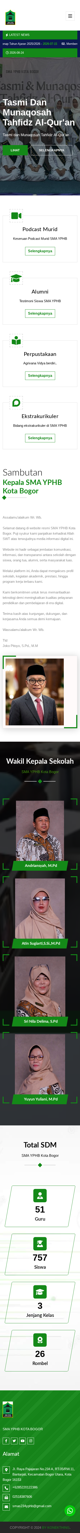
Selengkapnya (51, 150)
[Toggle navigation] (70, 16)
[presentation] (11, 126)
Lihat (15, 150)
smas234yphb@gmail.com (32, 1506)
